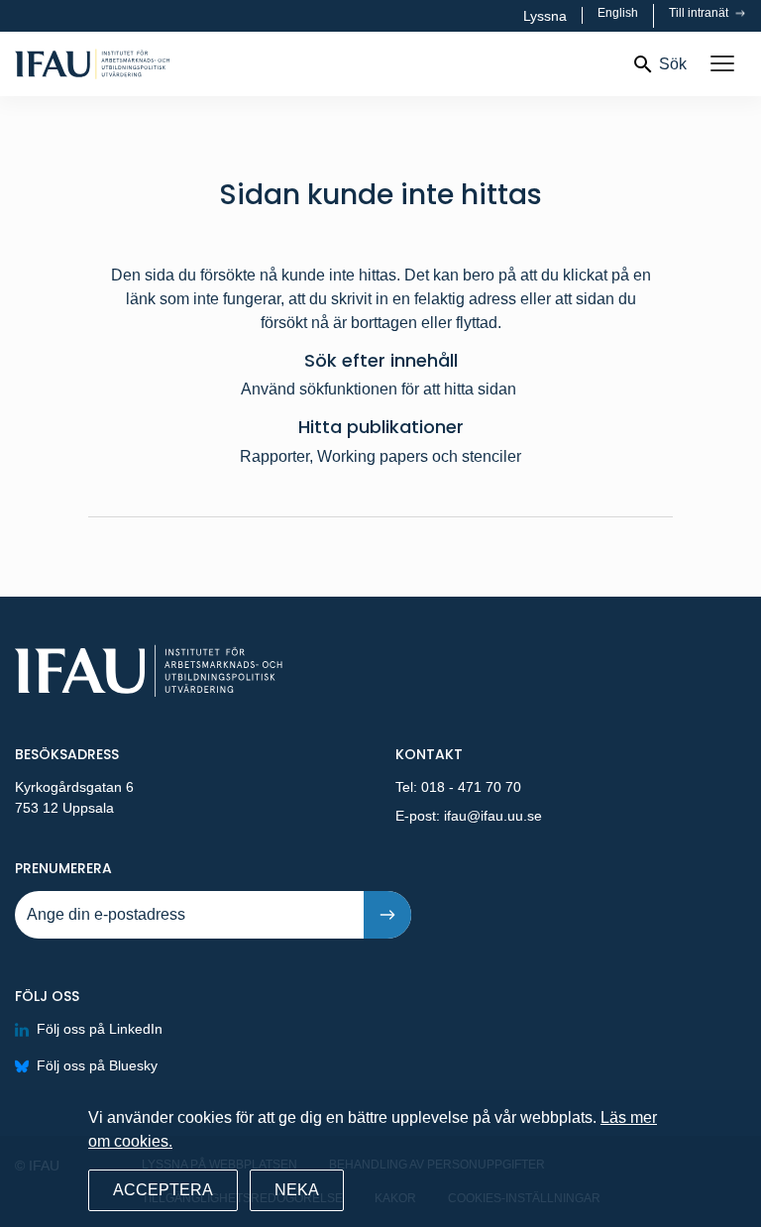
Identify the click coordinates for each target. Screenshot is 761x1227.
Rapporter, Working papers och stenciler (380, 456)
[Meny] (722, 64)
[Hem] (155, 64)
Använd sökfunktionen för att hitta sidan (380, 389)
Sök (673, 64)
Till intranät (700, 13)
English (618, 13)
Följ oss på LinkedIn (100, 1029)
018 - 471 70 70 (471, 787)
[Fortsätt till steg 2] (387, 915)
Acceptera (163, 1189)
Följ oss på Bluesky (97, 1065)
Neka (296, 1189)
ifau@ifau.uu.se (493, 816)
